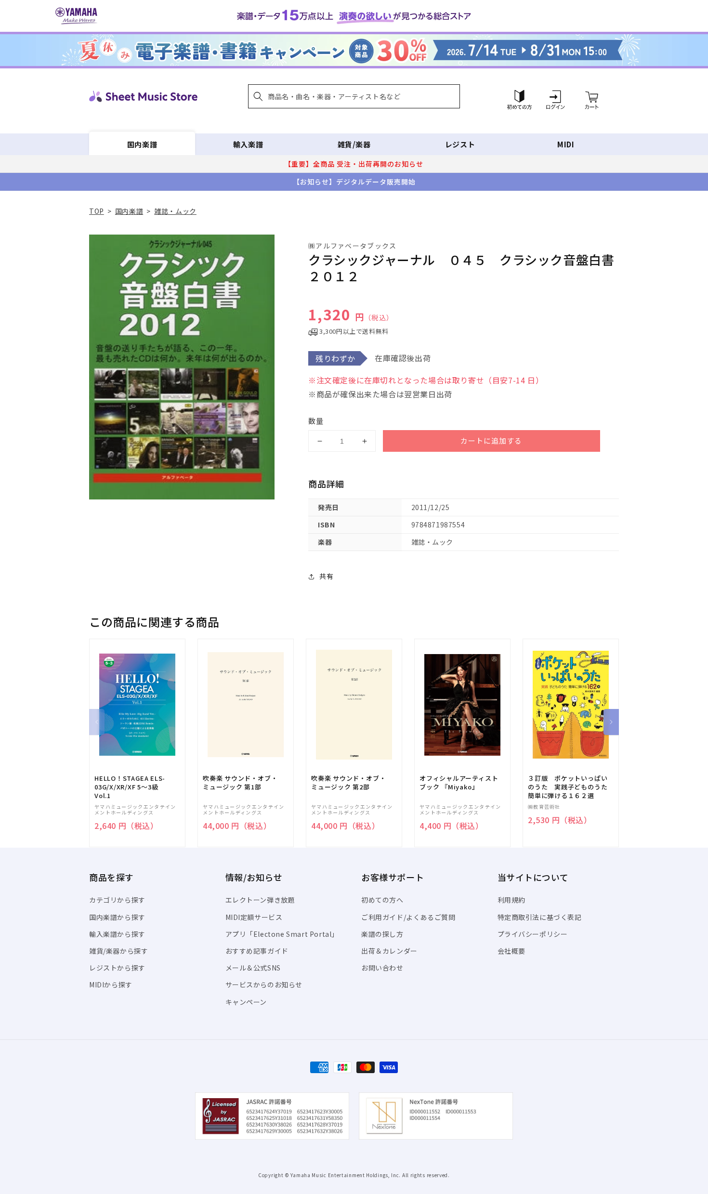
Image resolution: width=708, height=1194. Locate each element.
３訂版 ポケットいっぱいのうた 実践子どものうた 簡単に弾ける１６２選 (571, 787)
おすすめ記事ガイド (256, 951)
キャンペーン (246, 1002)
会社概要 (511, 951)
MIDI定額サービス (254, 917)
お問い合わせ (382, 967)
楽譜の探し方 (382, 934)
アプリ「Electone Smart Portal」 (282, 934)
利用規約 (511, 900)
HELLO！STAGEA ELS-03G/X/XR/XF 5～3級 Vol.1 (129, 787)
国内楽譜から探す (117, 917)
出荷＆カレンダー (389, 951)
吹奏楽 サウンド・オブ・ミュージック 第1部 (240, 782)
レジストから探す (117, 967)
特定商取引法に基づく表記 (540, 917)
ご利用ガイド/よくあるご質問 (408, 917)
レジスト (460, 144)
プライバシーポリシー (533, 934)
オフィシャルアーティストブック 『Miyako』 (459, 782)
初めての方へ (382, 900)
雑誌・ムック (175, 211)
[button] (354, 96)
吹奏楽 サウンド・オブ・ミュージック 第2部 (348, 782)
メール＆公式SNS (253, 967)
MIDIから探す (110, 984)
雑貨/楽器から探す (118, 951)
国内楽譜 (142, 144)
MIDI (565, 144)
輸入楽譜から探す (117, 934)
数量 (316, 421)
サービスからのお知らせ (264, 984)
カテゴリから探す (117, 900)
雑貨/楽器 (354, 144)
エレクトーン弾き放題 (260, 900)
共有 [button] (326, 576)
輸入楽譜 (248, 144)
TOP (96, 211)
